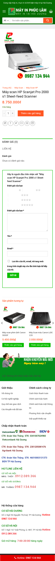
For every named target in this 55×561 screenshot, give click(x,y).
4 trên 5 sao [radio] (14, 200)
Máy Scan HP (32, 87)
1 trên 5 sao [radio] (12, 190)
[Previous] (2, 329)
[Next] (52, 329)
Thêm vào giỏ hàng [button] (13, 345)
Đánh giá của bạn (15, 186)
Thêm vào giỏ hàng (31, 113)
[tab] (27, 141)
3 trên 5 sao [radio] (14, 195)
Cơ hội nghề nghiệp (10, 399)
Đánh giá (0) (10, 141)
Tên (9, 236)
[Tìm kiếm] (48, 20)
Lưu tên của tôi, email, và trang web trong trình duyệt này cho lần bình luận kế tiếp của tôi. (27, 265)
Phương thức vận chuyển (40, 413)
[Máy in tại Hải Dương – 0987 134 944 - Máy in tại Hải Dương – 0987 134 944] (27, 11)
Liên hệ (6, 148)
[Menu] (4, 11)
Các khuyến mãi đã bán (12, 409)
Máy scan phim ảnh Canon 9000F (14, 333)
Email (10, 248)
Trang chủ (6, 87)
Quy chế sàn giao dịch (11, 404)
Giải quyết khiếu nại (37, 418)
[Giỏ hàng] (51, 11)
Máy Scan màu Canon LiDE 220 (41, 333)
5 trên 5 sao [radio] (14, 205)
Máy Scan (19, 87)
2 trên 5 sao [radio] (29, 190)
